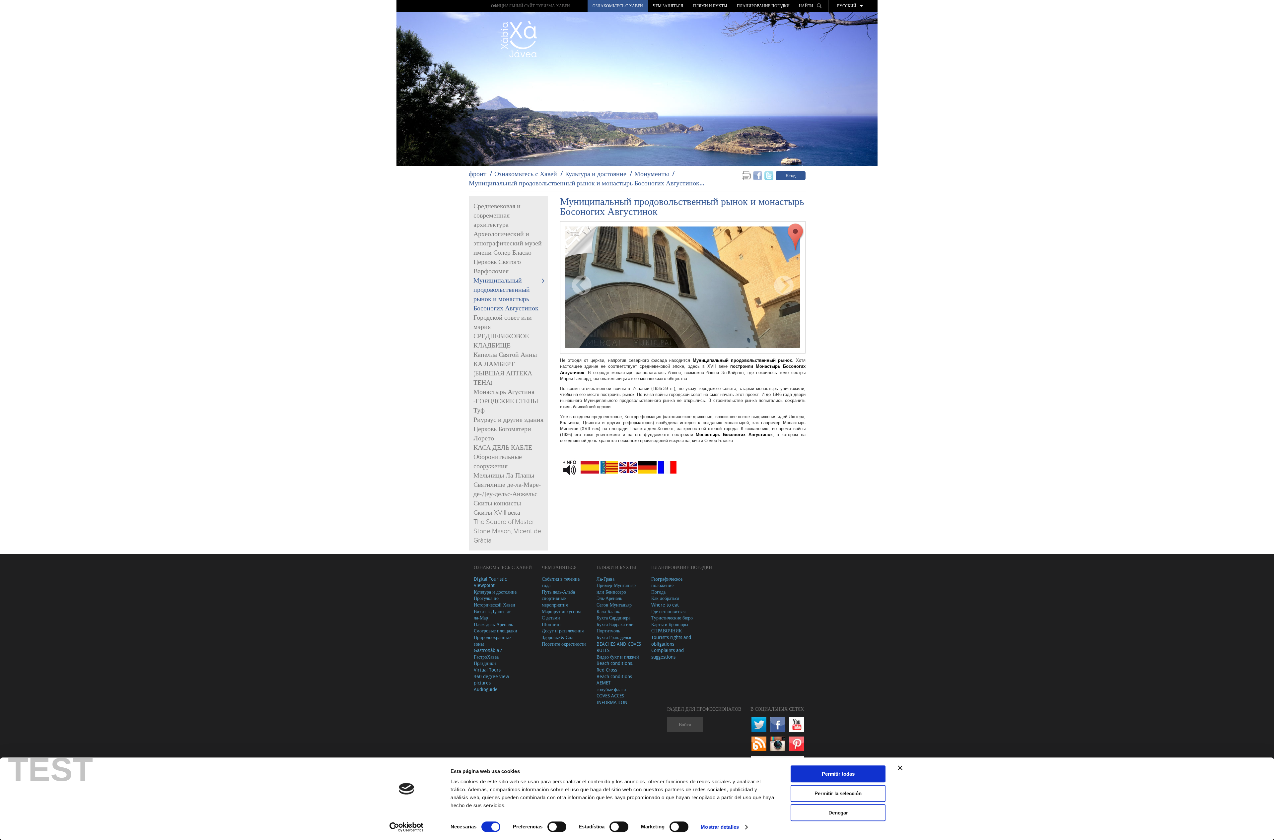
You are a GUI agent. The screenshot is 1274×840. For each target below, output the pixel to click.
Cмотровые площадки (495, 630)
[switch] (556, 826)
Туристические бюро (672, 617)
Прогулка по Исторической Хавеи (494, 601)
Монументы (651, 173)
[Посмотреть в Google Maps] (795, 237)
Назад (791, 175)
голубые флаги (611, 689)
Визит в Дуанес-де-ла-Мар (493, 614)
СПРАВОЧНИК (666, 630)
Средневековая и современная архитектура (497, 215)
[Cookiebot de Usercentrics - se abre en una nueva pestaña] (407, 827)
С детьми (551, 617)
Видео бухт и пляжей (618, 657)
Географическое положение (666, 582)
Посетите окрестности (564, 644)
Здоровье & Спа (557, 637)
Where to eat (665, 605)
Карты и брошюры (669, 624)
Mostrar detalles (720, 827)
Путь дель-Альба (558, 592)
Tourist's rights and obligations (671, 640)
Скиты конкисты (497, 503)
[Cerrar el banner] (900, 767)
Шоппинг (551, 624)
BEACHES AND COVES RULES (619, 647)
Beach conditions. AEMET (615, 679)
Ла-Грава (605, 579)
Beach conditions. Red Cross (615, 666)
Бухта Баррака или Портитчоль (615, 627)
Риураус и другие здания (508, 420)
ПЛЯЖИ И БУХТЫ (710, 6)
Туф (479, 411)
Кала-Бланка (609, 611)
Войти (685, 724)
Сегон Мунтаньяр (614, 605)
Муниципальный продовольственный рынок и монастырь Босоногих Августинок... (586, 182)
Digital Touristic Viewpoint (490, 582)
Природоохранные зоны (492, 640)
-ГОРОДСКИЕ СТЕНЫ (505, 401)
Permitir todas (838, 774)
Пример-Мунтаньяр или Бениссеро (616, 588)
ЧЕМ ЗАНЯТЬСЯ (668, 6)
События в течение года (561, 582)
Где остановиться (668, 611)
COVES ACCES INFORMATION (612, 698)
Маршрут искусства (561, 611)
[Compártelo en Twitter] (768, 175)
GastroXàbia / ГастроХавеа (488, 653)
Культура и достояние (595, 173)
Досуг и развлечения (563, 630)
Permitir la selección (838, 793)
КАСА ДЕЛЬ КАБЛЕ (502, 448)
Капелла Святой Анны (505, 355)
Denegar (838, 812)
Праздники (485, 663)
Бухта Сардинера (613, 617)
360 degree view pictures (491, 679)
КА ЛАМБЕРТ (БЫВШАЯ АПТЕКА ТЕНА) (502, 373)
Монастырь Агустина (503, 392)
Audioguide (486, 689)
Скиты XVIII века (496, 513)
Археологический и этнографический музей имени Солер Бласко (507, 243)
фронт (477, 173)
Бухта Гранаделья (614, 637)
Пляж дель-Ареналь (493, 624)
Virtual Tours (487, 670)
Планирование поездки (763, 6)
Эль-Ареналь (609, 598)
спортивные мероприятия (555, 601)
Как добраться (665, 598)
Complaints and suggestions (667, 653)
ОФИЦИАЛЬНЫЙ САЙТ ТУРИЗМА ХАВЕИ (530, 6)
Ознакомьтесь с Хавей (618, 6)
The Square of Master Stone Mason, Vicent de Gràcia (507, 531)
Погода (658, 592)
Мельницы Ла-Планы (503, 476)
